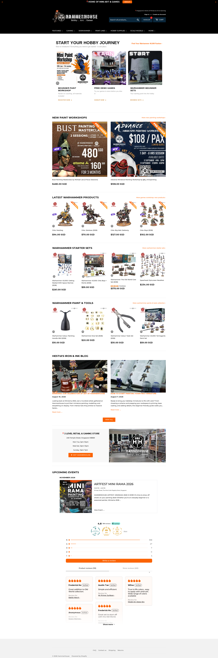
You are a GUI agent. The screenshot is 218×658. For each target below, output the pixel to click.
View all (109, 420)
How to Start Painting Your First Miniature (133, 394)
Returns (121, 650)
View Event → (99, 510)
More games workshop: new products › (151, 197)
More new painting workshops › (154, 117)
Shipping (112, 650)
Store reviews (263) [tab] (130, 568)
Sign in (146, 14)
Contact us (102, 650)
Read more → (57, 412)
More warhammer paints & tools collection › (149, 303)
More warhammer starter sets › (154, 248)
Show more (108, 624)
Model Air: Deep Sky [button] (136, 602)
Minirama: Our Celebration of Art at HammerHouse (78, 394)
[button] (115, 286)
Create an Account (159, 14)
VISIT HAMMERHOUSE (81, 455)
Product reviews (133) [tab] (87, 568)
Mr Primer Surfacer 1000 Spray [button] (106, 595)
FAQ (94, 650)
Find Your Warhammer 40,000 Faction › (147, 43)
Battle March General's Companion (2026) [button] (76, 597)
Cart (161, 20)
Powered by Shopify (79, 656)
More (125, 531)
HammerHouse (63, 656)
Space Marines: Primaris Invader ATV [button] (77, 619)
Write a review (109, 561)
